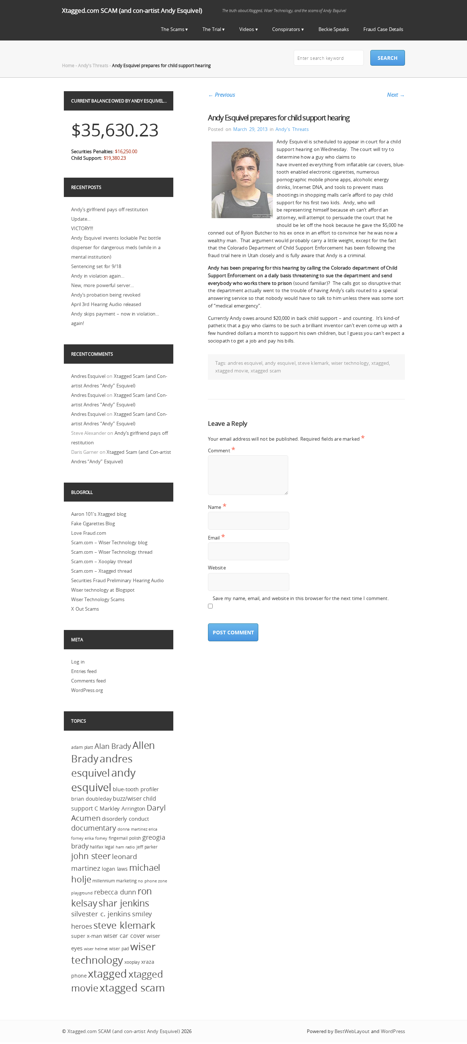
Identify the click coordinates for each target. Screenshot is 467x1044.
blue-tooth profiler (136, 789)
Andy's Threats (93, 65)
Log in (77, 661)
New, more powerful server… (102, 285)
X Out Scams (85, 609)
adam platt (82, 747)
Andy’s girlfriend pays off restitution (109, 209)
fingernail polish (125, 838)
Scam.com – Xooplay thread (101, 561)
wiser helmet (96, 948)
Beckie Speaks (334, 29)
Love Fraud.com (88, 533)
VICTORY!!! (82, 228)
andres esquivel (245, 363)
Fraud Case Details (383, 29)
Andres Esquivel (88, 376)
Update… (80, 219)
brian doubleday (91, 799)
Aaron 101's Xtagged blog (98, 514)
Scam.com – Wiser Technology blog (109, 542)
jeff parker (147, 847)
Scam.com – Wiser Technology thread (112, 552)
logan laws (115, 869)
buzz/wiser (127, 798)
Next (396, 94)
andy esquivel (280, 363)
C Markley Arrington (119, 808)
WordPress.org (87, 690)
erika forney (96, 838)
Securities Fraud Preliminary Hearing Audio (117, 580)
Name (217, 507)
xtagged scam (266, 370)
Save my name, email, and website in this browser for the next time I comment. (301, 598)
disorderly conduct (125, 818)
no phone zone (152, 880)
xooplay (132, 962)
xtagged (380, 363)
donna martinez (132, 829)
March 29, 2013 (250, 129)
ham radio (125, 847)
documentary (93, 828)
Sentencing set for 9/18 (96, 266)
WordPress (393, 1031)
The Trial (211, 29)
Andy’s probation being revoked (105, 294)
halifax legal (102, 847)
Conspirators (286, 29)
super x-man (86, 936)
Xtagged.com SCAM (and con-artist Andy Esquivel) (132, 10)
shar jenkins (124, 903)
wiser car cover (125, 936)
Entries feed (84, 671)
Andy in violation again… (97, 275)
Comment (221, 450)
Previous (221, 94)
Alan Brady (112, 746)
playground (82, 893)
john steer (91, 856)
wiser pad (119, 949)
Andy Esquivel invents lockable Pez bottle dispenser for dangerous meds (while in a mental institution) (116, 247)
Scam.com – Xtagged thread (101, 571)
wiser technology (350, 363)
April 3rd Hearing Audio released (106, 304)
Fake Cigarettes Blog (93, 523)
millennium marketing (114, 881)
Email (216, 537)
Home (68, 65)
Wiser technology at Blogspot (103, 590)
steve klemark (313, 363)
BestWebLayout (352, 1031)
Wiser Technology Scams (97, 599)
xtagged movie (231, 370)
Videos (246, 29)
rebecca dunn (115, 892)
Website (217, 567)
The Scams (172, 29)
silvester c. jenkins (101, 914)
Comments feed (88, 680)
